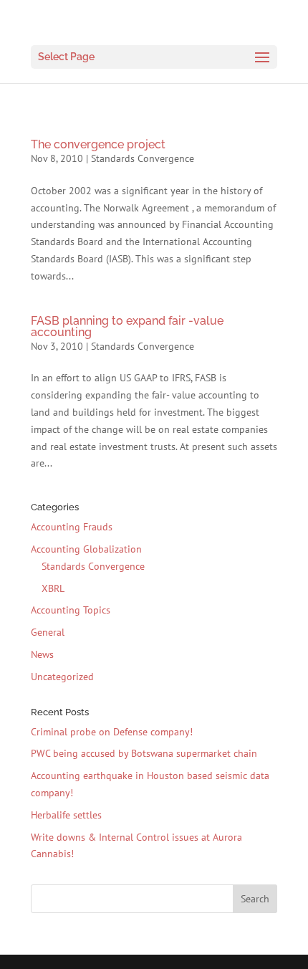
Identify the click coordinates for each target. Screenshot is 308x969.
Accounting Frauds (71, 526)
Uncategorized (62, 676)
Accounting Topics (70, 609)
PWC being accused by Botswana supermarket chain (144, 753)
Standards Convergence (142, 158)
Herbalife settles (66, 814)
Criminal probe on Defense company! (112, 731)
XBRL (53, 588)
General (47, 632)
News (42, 654)
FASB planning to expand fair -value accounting (127, 326)
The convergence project (98, 144)
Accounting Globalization (86, 549)
